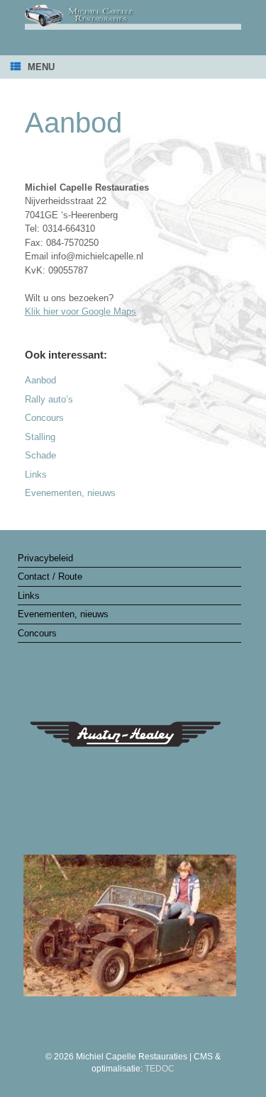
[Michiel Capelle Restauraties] (133, 17)
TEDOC (159, 1068)
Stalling (40, 437)
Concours (44, 417)
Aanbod (40, 380)
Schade (40, 455)
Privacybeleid (45, 558)
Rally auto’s (49, 399)
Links (36, 474)
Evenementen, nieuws (70, 493)
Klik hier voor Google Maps (80, 311)
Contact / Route (50, 576)
